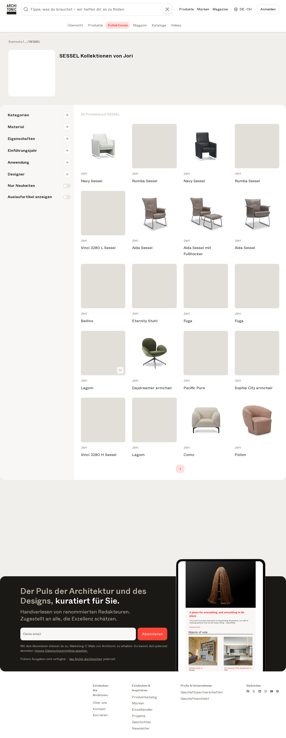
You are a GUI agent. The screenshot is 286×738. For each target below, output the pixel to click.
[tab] (75, 25)
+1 (120, 370)
